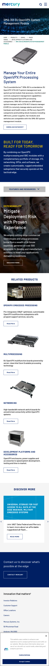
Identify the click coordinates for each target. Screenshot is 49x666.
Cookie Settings (24, 655)
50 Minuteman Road (11, 627)
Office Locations (10, 610)
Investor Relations (10, 601)
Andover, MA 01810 (10, 632)
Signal (23, 37)
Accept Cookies (24, 661)
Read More (14, 537)
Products (14, 37)
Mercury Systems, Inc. (12, 622)
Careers (6, 615)
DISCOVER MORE (13, 263)
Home (5, 37)
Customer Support (10, 606)
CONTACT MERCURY (15, 575)
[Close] (46, 636)
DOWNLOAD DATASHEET (15, 127)
